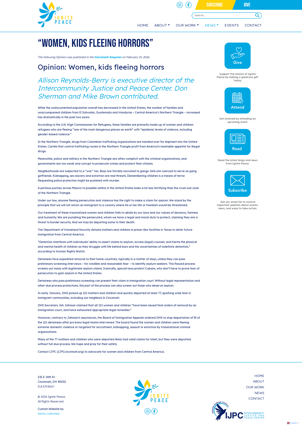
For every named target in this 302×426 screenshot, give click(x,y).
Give (247, 5)
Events (232, 25)
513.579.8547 (46, 386)
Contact (253, 25)
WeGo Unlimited (48, 413)
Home (142, 25)
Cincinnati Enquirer (107, 57)
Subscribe (214, 5)
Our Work (186, 25)
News (210, 25)
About (160, 25)
